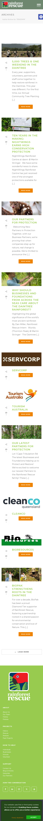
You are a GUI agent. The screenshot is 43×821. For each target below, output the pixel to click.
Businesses (7, 752)
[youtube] (34, 789)
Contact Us (7, 768)
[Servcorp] (21, 359)
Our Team (6, 714)
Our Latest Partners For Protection (22, 446)
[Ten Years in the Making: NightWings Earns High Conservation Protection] (21, 124)
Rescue (5, 733)
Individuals (6, 750)
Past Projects (8, 738)
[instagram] (19, 789)
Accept (33, 817)
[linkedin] (12, 789)
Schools (5, 754)
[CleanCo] (21, 503)
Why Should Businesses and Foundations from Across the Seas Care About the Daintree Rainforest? (25, 300)
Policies (5, 719)
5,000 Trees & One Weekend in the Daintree (25, 64)
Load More (23, 652)
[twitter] (26, 789)
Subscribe (6, 773)
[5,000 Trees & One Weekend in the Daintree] (21, 50)
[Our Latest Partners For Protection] (21, 432)
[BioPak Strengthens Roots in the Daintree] (21, 574)
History (5, 717)
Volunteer (6, 757)
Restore (6, 736)
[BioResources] (21, 539)
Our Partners (7, 776)
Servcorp (19, 370)
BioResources (23, 549)
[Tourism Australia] (21, 395)
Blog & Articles (8, 771)
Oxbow (5, 731)
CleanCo (18, 513)
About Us (6, 712)
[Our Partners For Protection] (21, 208)
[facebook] (5, 789)
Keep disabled (17, 818)
